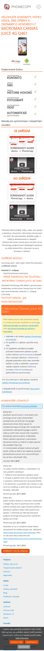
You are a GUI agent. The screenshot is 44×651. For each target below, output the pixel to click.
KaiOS (5, 617)
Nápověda (7, 575)
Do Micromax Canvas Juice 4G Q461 (22, 191)
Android (6, 606)
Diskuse (6, 571)
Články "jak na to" (10, 564)
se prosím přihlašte (29, 406)
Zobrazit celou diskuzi (15, 551)
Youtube (15, 596)
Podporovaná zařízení (12, 568)
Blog (5, 593)
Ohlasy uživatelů (10, 589)
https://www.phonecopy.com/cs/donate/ (19, 533)
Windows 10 (8, 614)
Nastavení (24, 647)
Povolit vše (16, 642)
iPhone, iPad (8, 610)
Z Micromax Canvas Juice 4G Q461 (22, 144)
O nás (5, 585)
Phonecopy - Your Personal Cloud (17, 7)
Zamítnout (31, 642)
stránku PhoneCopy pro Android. (16, 382)
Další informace (22, 638)
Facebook (7, 596)
